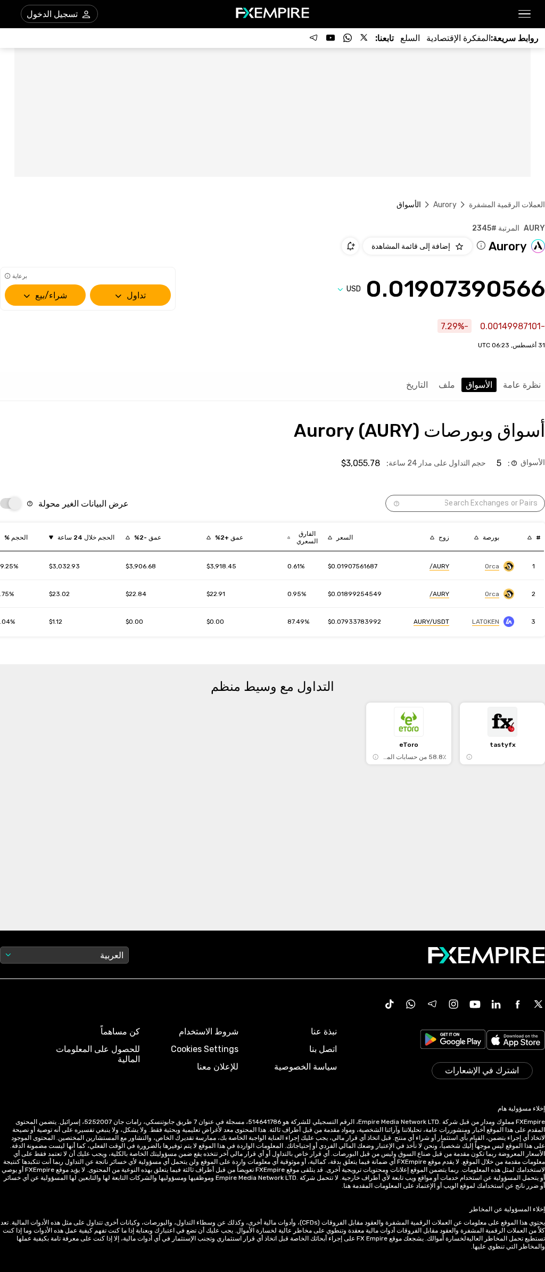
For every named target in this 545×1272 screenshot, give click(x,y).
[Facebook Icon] (517, 1004)
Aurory (445, 204)
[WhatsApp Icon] (410, 1004)
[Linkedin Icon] (496, 1004)
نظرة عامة (522, 385)
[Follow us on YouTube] (330, 37)
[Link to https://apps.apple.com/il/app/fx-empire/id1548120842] (515, 1041)
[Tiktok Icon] (389, 1004)
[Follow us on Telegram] (313, 37)
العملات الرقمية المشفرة (507, 204)
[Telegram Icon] (432, 1004)
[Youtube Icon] (474, 1004)
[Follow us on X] (364, 37)
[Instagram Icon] (453, 1004)
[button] (525, 14)
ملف (447, 385)
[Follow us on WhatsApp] (347, 37)
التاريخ (417, 385)
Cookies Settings (204, 1049)
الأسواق (479, 385)
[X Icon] (538, 1004)
